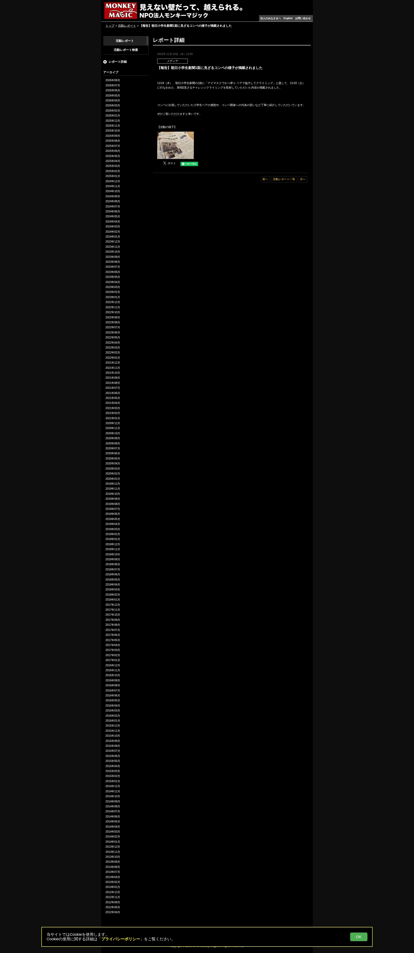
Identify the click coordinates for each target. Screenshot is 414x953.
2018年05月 (112, 579)
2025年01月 (112, 176)
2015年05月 (112, 761)
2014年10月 (112, 796)
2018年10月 (112, 554)
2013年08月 (112, 867)
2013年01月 (112, 887)
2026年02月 (112, 110)
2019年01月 (112, 539)
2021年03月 (112, 408)
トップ (109, 25)
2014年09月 (112, 801)
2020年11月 (112, 428)
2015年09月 (112, 741)
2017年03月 (112, 650)
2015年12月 (112, 725)
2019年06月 (112, 513)
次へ (303, 179)
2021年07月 (112, 387)
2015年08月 (112, 745)
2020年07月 (112, 448)
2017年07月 (112, 630)
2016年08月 (112, 685)
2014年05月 (112, 821)
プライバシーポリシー (120, 939)
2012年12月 (112, 892)
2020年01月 (112, 478)
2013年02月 (112, 882)
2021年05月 (112, 398)
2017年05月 (112, 640)
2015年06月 (112, 756)
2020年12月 (112, 423)
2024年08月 (112, 201)
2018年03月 (112, 589)
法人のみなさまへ (270, 18)
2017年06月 (112, 635)
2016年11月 (112, 670)
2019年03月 (112, 529)
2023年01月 (112, 297)
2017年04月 (112, 645)
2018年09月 (112, 559)
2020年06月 (112, 453)
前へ (265, 179)
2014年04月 (112, 826)
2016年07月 (112, 690)
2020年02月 (112, 473)
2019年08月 (112, 504)
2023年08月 (112, 261)
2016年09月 (112, 680)
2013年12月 (112, 846)
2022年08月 (112, 322)
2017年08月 (112, 624)
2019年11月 (112, 488)
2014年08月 (112, 806)
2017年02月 (112, 655)
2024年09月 (112, 196)
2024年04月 (112, 221)
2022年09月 (112, 317)
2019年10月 (112, 493)
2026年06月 (112, 90)
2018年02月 (112, 594)
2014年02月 (112, 836)
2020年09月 (112, 438)
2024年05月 (112, 216)
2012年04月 (112, 912)
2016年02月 (112, 715)
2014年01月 (112, 841)
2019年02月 (112, 534)
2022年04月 (112, 342)
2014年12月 (112, 786)
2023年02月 (112, 292)
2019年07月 (112, 509)
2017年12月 (112, 604)
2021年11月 (112, 367)
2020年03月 (112, 468)
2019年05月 (112, 519)
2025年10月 (112, 130)
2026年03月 (112, 105)
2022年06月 (112, 332)
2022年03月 (112, 347)
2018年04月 (112, 584)
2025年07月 (112, 146)
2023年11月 (112, 246)
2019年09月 (112, 498)
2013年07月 (112, 872)
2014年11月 (112, 791)
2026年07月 (112, 85)
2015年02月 (112, 776)
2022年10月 (112, 312)
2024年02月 (112, 231)
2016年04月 (112, 705)
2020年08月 (112, 443)
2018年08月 (112, 564)
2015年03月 (112, 771)
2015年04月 (112, 766)
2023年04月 (112, 282)
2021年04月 (112, 403)
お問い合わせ (303, 18)
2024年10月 (112, 191)
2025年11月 (112, 125)
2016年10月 (112, 675)
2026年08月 (112, 80)
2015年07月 (112, 750)
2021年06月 (112, 393)
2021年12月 (112, 362)
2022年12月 (112, 302)
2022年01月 (112, 357)
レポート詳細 (118, 61)
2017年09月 (112, 619)
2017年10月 (112, 614)
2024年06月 (112, 211)
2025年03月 (112, 166)
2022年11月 (112, 307)
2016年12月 (112, 665)
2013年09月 (112, 861)
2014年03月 (112, 831)
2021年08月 (112, 383)
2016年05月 (112, 700)
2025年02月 (112, 171)
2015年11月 (112, 730)
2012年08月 (112, 902)
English (288, 18)
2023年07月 (112, 266)
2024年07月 (112, 206)
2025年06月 (112, 151)
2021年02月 (112, 413)
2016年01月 (112, 720)
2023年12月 (112, 241)
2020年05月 (112, 458)
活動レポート (127, 25)
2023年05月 (112, 277)
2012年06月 (112, 907)
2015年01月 (112, 781)
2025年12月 (112, 120)
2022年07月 (112, 327)
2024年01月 (112, 236)
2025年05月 (112, 156)
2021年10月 (112, 372)
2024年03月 (112, 226)
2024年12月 (112, 181)
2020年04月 (112, 463)
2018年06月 (112, 574)
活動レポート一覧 (284, 179)
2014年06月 (112, 816)
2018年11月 (112, 549)
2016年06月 (112, 695)
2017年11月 (112, 609)
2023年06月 (112, 272)
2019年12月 (112, 483)
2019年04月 (112, 524)
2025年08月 (112, 140)
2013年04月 (112, 877)
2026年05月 (112, 95)
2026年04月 (112, 100)
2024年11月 (112, 186)
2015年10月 (112, 735)
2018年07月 (112, 569)
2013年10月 (112, 856)
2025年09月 (112, 135)
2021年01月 (112, 418)
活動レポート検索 (126, 49)
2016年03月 (112, 710)
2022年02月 (112, 352)
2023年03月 (112, 287)
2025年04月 (112, 161)
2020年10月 (112, 433)
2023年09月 (112, 256)
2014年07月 (112, 811)
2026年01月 (112, 115)
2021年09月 (112, 377)
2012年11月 (112, 897)
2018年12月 (112, 544)
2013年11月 (112, 851)
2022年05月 (112, 337)
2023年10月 (112, 251)
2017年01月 (112, 660)
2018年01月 (112, 599)
